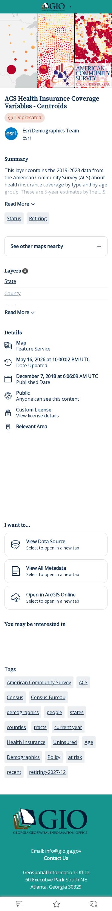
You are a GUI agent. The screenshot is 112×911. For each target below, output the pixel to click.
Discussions (18, 904)
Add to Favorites (56, 904)
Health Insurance (26, 742)
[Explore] (56, 473)
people (54, 712)
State (10, 281)
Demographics (23, 757)
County (12, 293)
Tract (10, 305)
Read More (17, 203)
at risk (75, 757)
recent (14, 772)
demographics (23, 712)
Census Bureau (48, 697)
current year (68, 727)
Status (14, 218)
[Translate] (93, 904)
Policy (53, 757)
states (77, 712)
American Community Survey (39, 682)
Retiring (38, 218)
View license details (37, 415)
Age (89, 742)
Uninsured (65, 742)
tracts (40, 727)
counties (16, 727)
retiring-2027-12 (47, 772)
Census (15, 697)
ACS (83, 682)
